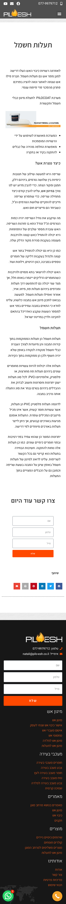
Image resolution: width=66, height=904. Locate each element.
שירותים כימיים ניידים (49, 837)
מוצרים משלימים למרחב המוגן (43, 847)
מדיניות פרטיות (52, 880)
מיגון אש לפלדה (52, 740)
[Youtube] (5, 3)
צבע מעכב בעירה (51, 768)
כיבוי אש (57, 815)
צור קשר (57, 874)
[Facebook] (18, 3)
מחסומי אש (55, 735)
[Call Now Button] (57, 896)
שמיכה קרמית (53, 788)
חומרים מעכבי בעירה (49, 762)
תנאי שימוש (55, 885)
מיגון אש (47, 191)
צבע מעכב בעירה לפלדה (46, 783)
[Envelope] (12, 3)
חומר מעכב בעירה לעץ (48, 773)
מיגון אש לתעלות (52, 746)
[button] (59, 14)
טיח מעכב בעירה (52, 778)
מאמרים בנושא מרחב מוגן (46, 805)
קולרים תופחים (53, 842)
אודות (58, 869)
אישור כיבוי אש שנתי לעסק (46, 725)
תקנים (58, 820)
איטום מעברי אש (52, 730)
